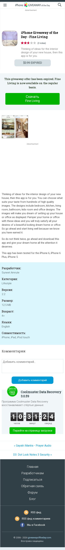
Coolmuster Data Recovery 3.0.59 (41, 394)
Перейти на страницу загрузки (32, 430)
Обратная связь (32, 486)
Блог (32, 499)
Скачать (32, 99)
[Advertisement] (32, 20)
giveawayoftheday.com (39, 537)
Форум (32, 492)
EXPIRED (32, 62)
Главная (32, 466)
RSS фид (36, 512)
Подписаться (32, 479)
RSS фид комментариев (36, 518)
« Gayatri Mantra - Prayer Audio (32, 445)
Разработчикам (32, 473)
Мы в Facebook (36, 524)
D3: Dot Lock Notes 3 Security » (32, 454)
